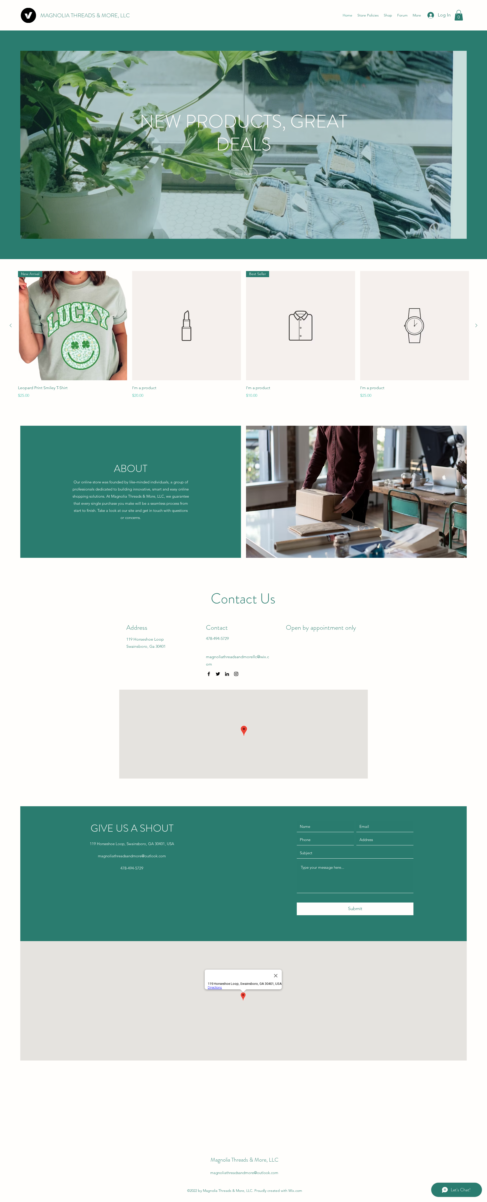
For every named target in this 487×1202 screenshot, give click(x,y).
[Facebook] (209, 674)
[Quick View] (186, 325)
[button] (458, 15)
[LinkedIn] (227, 674)
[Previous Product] (11, 325)
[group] (243, 335)
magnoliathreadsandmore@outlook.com (132, 855)
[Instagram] (236, 674)
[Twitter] (218, 674)
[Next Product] (476, 325)
